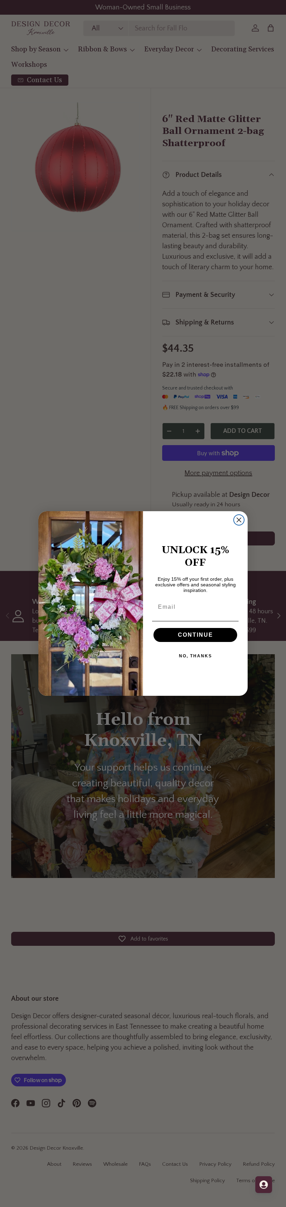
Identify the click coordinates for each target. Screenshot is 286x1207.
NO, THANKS (195, 656)
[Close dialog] (239, 520)
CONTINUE (195, 635)
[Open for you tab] (263, 1184)
